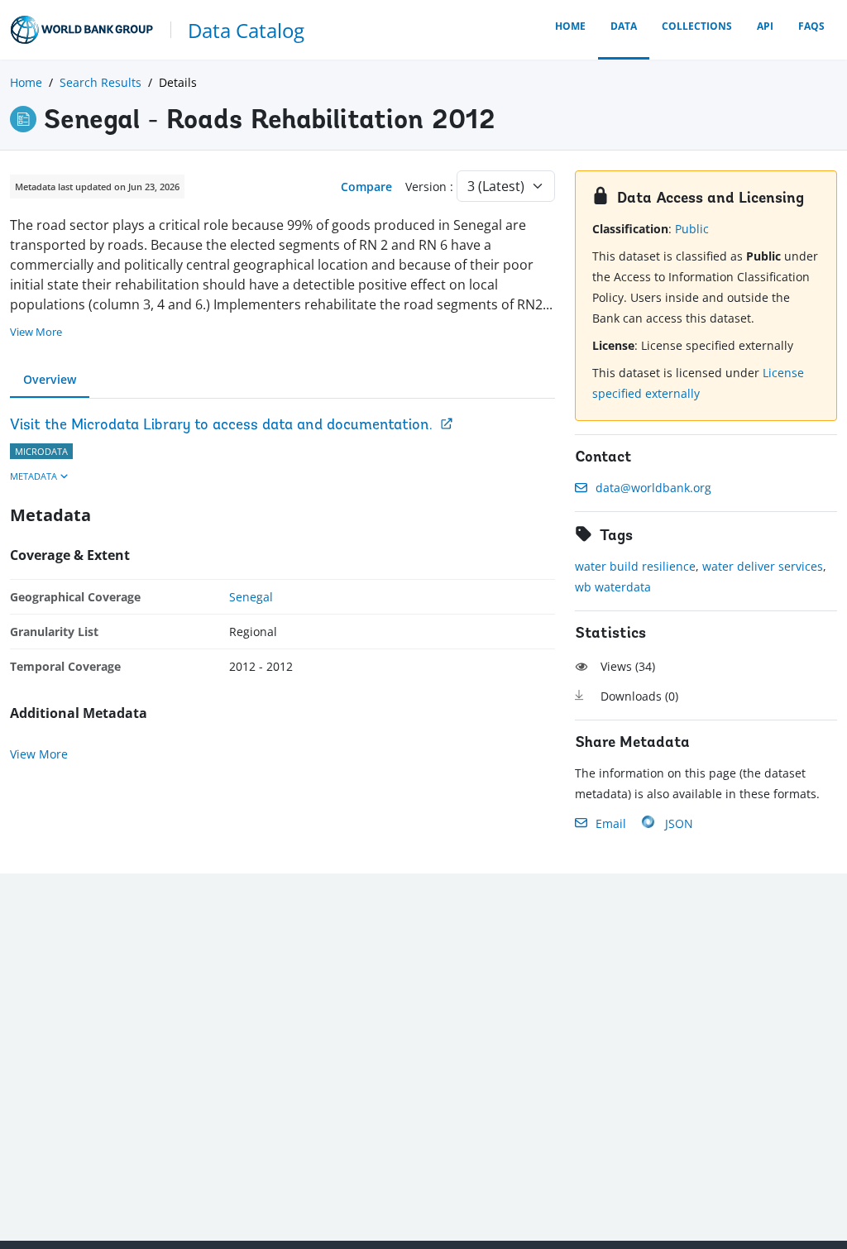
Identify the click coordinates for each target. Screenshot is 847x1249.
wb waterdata (613, 587)
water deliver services (762, 566)
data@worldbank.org (653, 487)
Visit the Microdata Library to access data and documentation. (221, 426)
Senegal (251, 597)
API (765, 26)
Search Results (100, 82)
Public (692, 229)
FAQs (811, 26)
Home (570, 26)
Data (623, 26)
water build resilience (635, 566)
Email (611, 823)
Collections (697, 26)
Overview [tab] (49, 379)
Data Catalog (246, 30)
